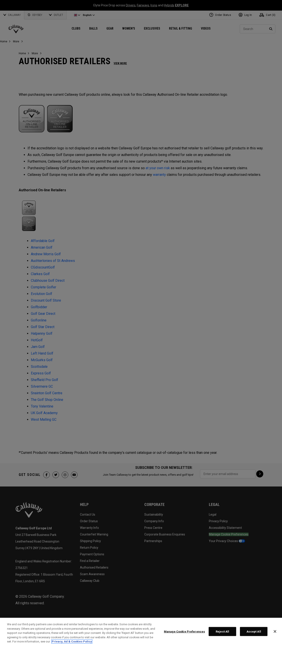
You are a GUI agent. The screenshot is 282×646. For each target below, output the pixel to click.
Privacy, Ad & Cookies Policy (72, 641)
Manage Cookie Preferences (184, 631)
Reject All (222, 631)
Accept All (254, 631)
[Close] (275, 631)
